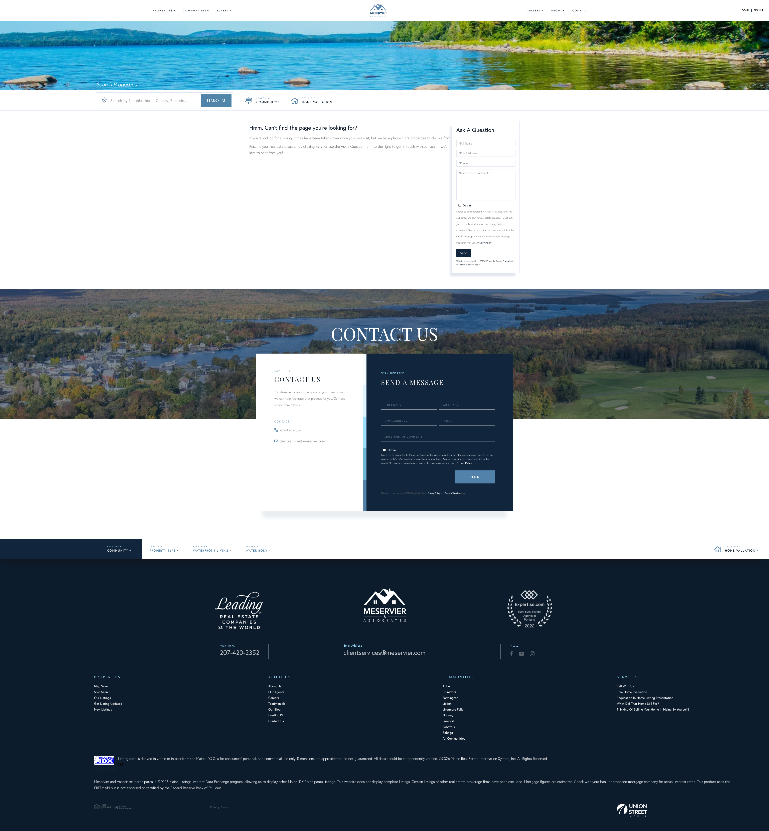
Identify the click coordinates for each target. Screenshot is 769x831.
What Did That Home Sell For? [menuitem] (638, 704)
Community (266, 102)
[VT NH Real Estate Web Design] (675, 810)
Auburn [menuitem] (448, 686)
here (319, 146)
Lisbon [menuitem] (447, 704)
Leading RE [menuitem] (276, 715)
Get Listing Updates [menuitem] (108, 704)
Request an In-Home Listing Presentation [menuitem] (645, 698)
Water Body (257, 551)
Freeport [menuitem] (448, 721)
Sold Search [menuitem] (102, 692)
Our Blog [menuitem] (274, 709)
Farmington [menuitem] (450, 698)
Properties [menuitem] (163, 10)
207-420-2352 (291, 430)
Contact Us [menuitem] (276, 721)
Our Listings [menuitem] (102, 698)
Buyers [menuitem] (222, 10)
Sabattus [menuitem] (449, 727)
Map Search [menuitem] (102, 686)
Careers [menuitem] (273, 698)
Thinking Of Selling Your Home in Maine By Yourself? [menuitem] (653, 709)
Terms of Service (467, 264)
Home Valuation (317, 102)
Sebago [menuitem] (448, 733)
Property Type (162, 551)
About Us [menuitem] (274, 686)
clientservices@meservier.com (302, 441)
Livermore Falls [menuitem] (453, 709)
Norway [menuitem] (448, 715)
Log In (745, 10)
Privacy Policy (484, 242)
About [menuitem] (556, 10)
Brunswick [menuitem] (450, 692)
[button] (216, 100)
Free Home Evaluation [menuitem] (632, 692)
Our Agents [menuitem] (276, 692)
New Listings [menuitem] (103, 709)
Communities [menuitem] (195, 10)
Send (463, 253)
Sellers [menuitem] (534, 10)
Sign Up (758, 10)
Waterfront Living (210, 551)
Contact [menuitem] (580, 10)
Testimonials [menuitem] (276, 704)
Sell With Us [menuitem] (625, 686)
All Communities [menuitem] (454, 738)
